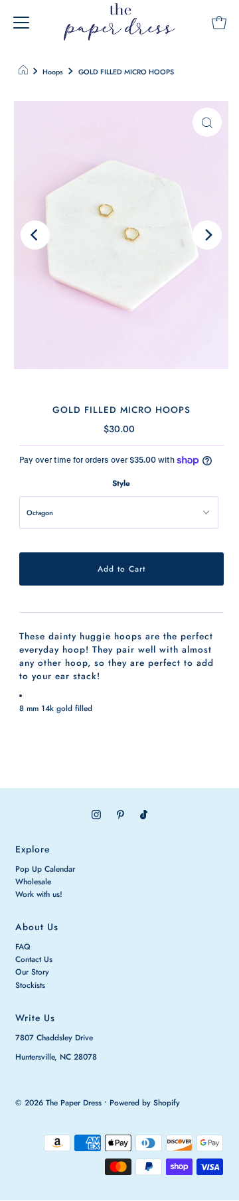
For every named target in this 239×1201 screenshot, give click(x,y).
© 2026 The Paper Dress (58, 1102)
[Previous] (35, 235)
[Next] (207, 235)
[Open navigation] (21, 22)
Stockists (30, 985)
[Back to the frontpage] (25, 72)
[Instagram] (96, 814)
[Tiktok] (143, 814)
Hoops (52, 72)
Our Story (32, 971)
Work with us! (38, 894)
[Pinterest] (120, 814)
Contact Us (33, 959)
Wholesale (33, 881)
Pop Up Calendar (45, 868)
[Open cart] (219, 22)
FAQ (23, 946)
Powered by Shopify (145, 1102)
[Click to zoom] (207, 122)
